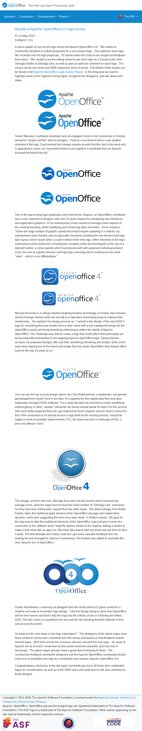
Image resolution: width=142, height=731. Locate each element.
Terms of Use (26, 701)
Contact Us (9, 701)
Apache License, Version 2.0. (116, 697)
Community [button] (26, 16)
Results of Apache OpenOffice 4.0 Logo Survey (50, 29)
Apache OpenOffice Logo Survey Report (58, 71)
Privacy (41, 701)
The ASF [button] (129, 16)
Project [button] (63, 16)
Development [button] (46, 16)
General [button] (9, 16)
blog (30, 40)
